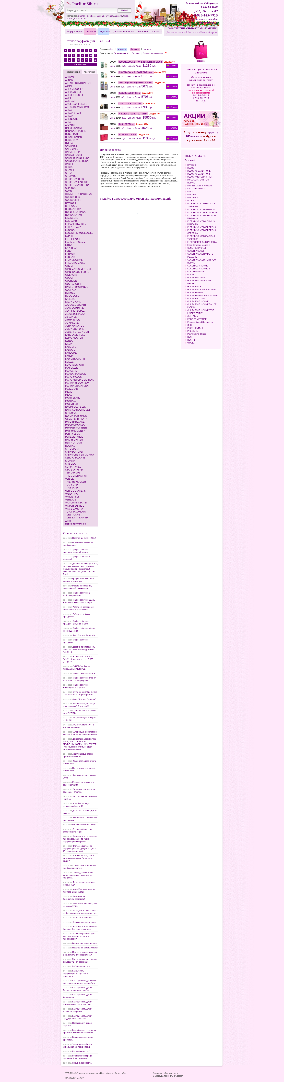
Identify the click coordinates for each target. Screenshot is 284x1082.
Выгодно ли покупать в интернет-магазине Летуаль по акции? (78, 858)
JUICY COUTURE (74, 329)
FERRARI (70, 257)
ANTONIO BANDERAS (77, 107)
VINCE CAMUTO (74, 508)
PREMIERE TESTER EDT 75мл (133, 114)
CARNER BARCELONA (77, 158)
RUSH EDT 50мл (126, 124)
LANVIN (69, 356)
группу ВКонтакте (202, 134)
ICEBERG (70, 299)
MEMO (68, 391)
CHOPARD (70, 176)
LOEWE (69, 362)
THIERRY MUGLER (75, 481)
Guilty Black (192, 316)
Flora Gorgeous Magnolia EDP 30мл (135, 83)
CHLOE (69, 173)
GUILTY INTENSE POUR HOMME (202, 295)
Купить (173, 66)
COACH (69, 191)
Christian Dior (80, 18)
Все (112, 49)
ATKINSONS (71, 119)
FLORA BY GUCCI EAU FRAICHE (202, 212)
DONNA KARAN (73, 215)
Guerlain (100, 16)
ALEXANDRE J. (73, 92)
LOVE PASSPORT (74, 364)
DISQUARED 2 (73, 209)
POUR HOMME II (195, 328)
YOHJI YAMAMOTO (75, 511)
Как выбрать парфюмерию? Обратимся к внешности (76, 973)
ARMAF (69, 110)
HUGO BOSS (72, 295)
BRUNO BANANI (74, 137)
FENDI (68, 251)
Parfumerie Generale (76, 427)
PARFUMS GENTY (75, 431)
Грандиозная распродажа (84, 943)
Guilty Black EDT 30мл (129, 93)
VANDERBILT (72, 496)
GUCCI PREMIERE (196, 272)
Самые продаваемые (155, 53)
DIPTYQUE (71, 206)
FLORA (190, 200)
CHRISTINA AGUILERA (77, 185)
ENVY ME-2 (192, 197)
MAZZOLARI (72, 389)
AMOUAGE (71, 101)
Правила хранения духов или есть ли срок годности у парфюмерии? (79, 936)
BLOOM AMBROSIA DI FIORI (200, 177)
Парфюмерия (75, 31)
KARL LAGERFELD (75, 334)
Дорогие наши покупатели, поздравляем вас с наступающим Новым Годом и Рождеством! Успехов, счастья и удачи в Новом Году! (80, 569)
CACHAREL (71, 146)
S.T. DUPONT (72, 448)
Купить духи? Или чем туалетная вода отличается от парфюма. (78, 875)
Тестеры (147, 49)
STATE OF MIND (74, 469)
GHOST (69, 265)
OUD (189, 325)
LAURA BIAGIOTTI (75, 359)
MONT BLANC (72, 397)
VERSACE (70, 499)
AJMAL (69, 86)
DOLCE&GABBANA (75, 212)
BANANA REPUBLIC (75, 131)
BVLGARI (70, 143)
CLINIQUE (70, 188)
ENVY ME (191, 195)
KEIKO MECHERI (74, 337)
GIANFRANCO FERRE (77, 272)
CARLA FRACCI (73, 155)
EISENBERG (71, 218)
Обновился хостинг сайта (84, 825)
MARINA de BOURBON (77, 382)
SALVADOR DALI (74, 451)
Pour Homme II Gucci (196, 334)
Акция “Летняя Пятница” (83, 699)
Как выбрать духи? (81, 1051)
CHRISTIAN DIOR (74, 179)
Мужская (105, 31)
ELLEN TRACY (73, 227)
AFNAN (69, 80)
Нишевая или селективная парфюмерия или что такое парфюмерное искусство (80, 839)
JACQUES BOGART (75, 305)
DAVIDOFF (71, 203)
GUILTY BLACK (194, 286)
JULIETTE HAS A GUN (77, 332)
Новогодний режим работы (85, 948)
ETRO (68, 245)
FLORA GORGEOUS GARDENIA (202, 242)
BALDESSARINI (73, 128)
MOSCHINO (71, 403)
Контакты (157, 31)
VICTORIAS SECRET (76, 502)
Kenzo (70, 18)
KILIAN (68, 344)
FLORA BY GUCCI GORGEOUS (201, 227)
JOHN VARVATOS (74, 325)
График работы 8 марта (83, 673)
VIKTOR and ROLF (75, 505)
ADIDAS (69, 77)
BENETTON (71, 134)
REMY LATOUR (73, 442)
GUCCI (69, 278)
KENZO (69, 340)
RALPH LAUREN (74, 439)
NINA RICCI (71, 412)
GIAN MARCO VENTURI (78, 269)
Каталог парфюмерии (80, 41)
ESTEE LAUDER (74, 239)
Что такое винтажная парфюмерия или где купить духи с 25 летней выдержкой (79, 848)
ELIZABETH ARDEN (75, 224)
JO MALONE (72, 322)
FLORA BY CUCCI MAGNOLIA (201, 209)
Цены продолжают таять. (84, 922)
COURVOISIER (73, 200)
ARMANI (69, 116)
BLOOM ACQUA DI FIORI (198, 174)
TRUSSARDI (71, 487)
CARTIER (70, 164)
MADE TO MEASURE (197, 319)
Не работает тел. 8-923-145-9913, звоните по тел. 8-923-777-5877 (79, 659)
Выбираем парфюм (81, 966)
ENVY (190, 192)
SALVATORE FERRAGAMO (79, 454)
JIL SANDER (71, 317)
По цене (136, 53)
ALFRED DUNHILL (75, 95)
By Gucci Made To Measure (199, 186)
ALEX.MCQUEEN (74, 89)
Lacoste (118, 16)
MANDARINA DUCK (75, 374)
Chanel (81, 16)
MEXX (68, 394)
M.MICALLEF (72, 367)
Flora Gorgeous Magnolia (198, 245)
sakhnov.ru (173, 1073)
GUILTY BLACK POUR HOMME (201, 289)
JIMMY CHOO (72, 320)
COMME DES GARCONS (78, 194)
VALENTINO (71, 493)
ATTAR (68, 122)
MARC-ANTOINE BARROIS (79, 379)
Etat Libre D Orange (75, 242)
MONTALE (70, 401)
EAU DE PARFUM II (196, 189)
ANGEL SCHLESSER (76, 104)
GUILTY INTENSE (195, 292)
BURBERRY (71, 140)
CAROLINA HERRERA (76, 161)
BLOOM (190, 168)
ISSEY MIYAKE (73, 302)
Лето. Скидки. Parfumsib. (83, 635)
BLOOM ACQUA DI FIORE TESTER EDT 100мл (140, 62)
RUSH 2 (191, 340)
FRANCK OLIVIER (74, 260)
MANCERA (71, 371)
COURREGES (72, 197)
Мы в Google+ (176, 1076)
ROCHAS (70, 445)
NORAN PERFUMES (76, 416)
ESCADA (69, 230)
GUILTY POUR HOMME (198, 301)
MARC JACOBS (73, 376)
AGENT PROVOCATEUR (78, 83)
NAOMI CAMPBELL (75, 406)
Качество (143, 31)
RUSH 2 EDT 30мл (127, 134)
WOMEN (191, 343)
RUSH (190, 337)
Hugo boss (90, 16)
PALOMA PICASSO (75, 424)
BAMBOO (191, 165)
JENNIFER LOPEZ (75, 310)
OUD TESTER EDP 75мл (130, 103)
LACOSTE (70, 347)
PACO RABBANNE (74, 421)
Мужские (122, 49)
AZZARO (70, 125)
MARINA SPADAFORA (76, 386)
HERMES (70, 292)
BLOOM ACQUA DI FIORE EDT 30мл (135, 72)
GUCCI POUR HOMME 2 (198, 269)
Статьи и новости (75, 533)
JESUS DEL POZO (75, 314)
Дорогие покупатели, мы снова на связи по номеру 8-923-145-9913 (79, 649)
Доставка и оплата (124, 31)
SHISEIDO (70, 463)
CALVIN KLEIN (73, 152)
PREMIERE (192, 331)
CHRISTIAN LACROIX (76, 182)
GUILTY (190, 275)
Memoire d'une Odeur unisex (200, 322)
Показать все (80, 64)
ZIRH (68, 520)
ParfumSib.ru (85, 3)
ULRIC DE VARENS (75, 490)
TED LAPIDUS (72, 472)
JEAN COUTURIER (75, 307)
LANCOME (71, 352)
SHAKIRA (70, 460)
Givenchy (110, 16)
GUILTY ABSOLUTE (196, 278)
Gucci (125, 16)
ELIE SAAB (71, 221)
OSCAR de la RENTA (76, 418)
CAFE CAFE (71, 149)
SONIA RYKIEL (73, 466)
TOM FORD (71, 484)
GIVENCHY (71, 275)
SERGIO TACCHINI (75, 457)
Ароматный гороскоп (82, 917)
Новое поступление (75, 523)
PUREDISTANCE (74, 436)
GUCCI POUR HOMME (197, 266)
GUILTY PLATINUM (196, 298)
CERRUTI (70, 167)
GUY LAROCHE (73, 284)
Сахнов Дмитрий (161, 1076)
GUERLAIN (71, 280)
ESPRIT (69, 236)
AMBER (69, 98)
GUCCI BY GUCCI (195, 251)
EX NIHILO (71, 248)
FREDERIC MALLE (75, 263)
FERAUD (70, 254)
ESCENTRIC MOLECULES (79, 233)
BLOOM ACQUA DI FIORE (199, 171)
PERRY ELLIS (72, 433)
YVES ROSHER (73, 514)
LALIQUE (70, 349)
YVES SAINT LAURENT (77, 517)
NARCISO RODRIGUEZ (77, 409)
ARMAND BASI (73, 113)
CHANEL (69, 170)
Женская (91, 31)
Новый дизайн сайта (82, 1063)
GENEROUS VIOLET (196, 248)
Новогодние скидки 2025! (84, 538)
